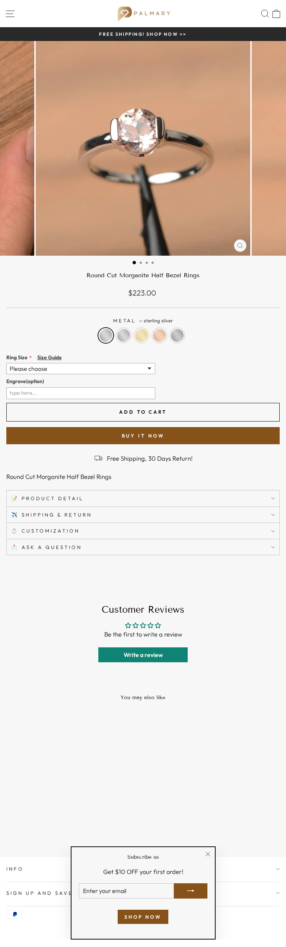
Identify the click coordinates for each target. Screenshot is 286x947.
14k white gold (123, 335)
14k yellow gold (141, 335)
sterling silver (105, 335)
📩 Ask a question (46, 547)
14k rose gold (159, 335)
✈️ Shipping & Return (51, 515)
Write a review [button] (143, 655)
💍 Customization (45, 531)
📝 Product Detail (47, 498)
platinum (177, 335)
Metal (143, 320)
